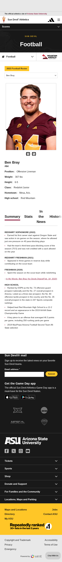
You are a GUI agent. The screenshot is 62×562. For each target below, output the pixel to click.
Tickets (9, 461)
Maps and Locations (18, 509)
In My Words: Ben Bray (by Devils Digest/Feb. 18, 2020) (31, 279)
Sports (8, 468)
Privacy (18, 544)
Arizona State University (37, 14)
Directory (18, 514)
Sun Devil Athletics (18, 19)
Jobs (55, 509)
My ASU (18, 518)
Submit (51, 374)
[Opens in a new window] (31, 526)
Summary (12, 216)
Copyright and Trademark (18, 540)
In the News (41, 216)
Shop (8, 476)
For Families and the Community (22, 491)
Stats (28, 216)
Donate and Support (16, 484)
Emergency (18, 549)
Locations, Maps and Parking (20, 499)
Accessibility (51, 540)
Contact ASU (50, 514)
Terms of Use (51, 544)
